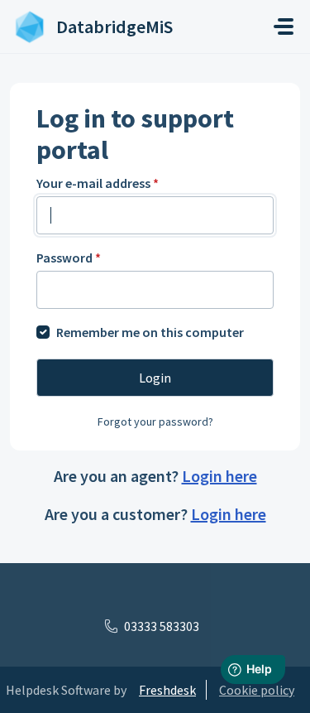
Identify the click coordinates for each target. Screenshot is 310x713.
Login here (219, 475)
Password (68, 257)
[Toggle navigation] (283, 26)
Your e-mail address (97, 183)
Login (155, 377)
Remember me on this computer (150, 332)
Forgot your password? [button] (155, 421)
